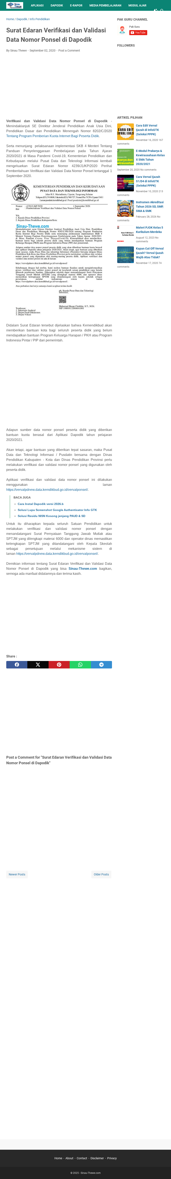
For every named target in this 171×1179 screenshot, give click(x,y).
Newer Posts (17, 874)
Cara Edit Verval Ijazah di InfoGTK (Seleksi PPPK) (147, 130)
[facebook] (16, 664)
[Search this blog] (162, 10)
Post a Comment (69, 50)
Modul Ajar (137, 5)
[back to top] (162, 1169)
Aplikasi (37, 5)
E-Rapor (76, 5)
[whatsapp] (80, 664)
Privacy (112, 1158)
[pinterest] (59, 664)
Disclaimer (97, 1158)
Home (58, 1158)
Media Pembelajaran (105, 5)
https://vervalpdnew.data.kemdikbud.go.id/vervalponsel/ (47, 489)
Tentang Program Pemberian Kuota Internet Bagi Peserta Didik (52, 136)
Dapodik (57, 5)
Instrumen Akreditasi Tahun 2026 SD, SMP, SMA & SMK (150, 207)
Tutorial (17, 16)
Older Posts (101, 874)
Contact (82, 1158)
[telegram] (101, 664)
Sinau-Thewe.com (83, 568)
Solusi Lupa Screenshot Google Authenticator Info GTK (57, 510)
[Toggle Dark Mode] (155, 10)
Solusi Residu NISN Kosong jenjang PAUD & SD (51, 516)
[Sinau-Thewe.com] (14, 5)
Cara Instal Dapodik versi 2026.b (41, 504)
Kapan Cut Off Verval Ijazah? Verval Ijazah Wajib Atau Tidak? (150, 253)
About (69, 1158)
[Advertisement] (59, 87)
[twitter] (37, 664)
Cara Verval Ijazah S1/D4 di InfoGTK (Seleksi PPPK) (148, 181)
